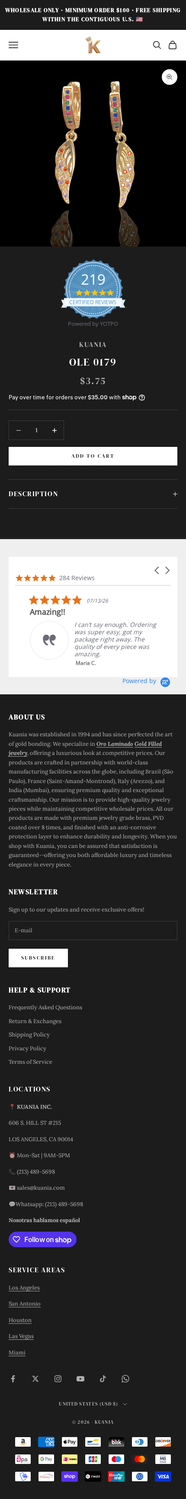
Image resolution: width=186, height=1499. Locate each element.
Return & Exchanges (35, 1021)
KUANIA (92, 344)
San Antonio (25, 1303)
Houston (20, 1320)
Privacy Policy (27, 1048)
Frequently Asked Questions (45, 1007)
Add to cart (93, 456)
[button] (157, 570)
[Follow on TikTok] (103, 1378)
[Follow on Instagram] (58, 1378)
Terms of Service (30, 1062)
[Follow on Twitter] (35, 1378)
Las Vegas (21, 1336)
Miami (17, 1352)
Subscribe (38, 957)
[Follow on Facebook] (13, 1378)
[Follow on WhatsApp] (125, 1378)
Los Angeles (24, 1287)
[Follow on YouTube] (80, 1378)
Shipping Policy (29, 1034)
